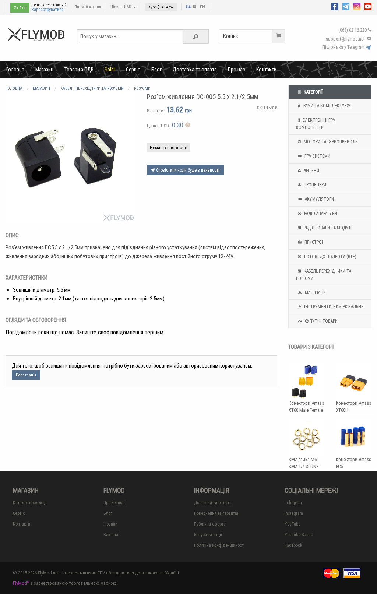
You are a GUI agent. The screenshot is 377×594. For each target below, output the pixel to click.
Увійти (20, 7)
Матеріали (315, 292)
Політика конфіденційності (219, 545)
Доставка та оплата (195, 70)
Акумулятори (319, 199)
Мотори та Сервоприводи (330, 141)
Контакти (266, 70)
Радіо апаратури (320, 213)
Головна (15, 70)
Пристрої (313, 242)
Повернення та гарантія (216, 513)
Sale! (110, 70)
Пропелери (314, 184)
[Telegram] (345, 6)
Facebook (293, 545)
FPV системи (316, 156)
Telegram (293, 502)
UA (188, 7)
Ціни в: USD (121, 7)
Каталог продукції (30, 502)
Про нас (236, 70)
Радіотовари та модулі (328, 228)
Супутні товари (321, 321)
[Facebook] (334, 6)
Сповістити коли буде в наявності (187, 170)
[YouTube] (367, 6)
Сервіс (133, 70)
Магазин (44, 70)
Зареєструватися (47, 9)
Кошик (230, 36)
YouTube (292, 524)
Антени (311, 170)
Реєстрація (26, 375)
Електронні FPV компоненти (315, 123)
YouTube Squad (299, 534)
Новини (110, 524)
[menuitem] (15, 69)
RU (195, 7)
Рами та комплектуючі (327, 105)
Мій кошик (90, 7)
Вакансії (111, 534)
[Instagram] (356, 6)
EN (202, 7)
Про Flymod (114, 502)
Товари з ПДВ (79, 70)
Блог (156, 70)
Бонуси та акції (208, 534)
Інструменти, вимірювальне (333, 306)
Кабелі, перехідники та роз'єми (323, 274)
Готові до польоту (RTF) (329, 256)
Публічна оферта (210, 524)
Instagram (294, 513)
